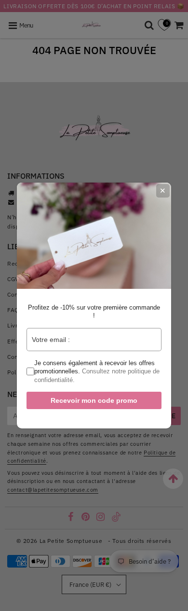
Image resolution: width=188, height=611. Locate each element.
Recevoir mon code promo (94, 400)
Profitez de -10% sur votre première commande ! (94, 312)
